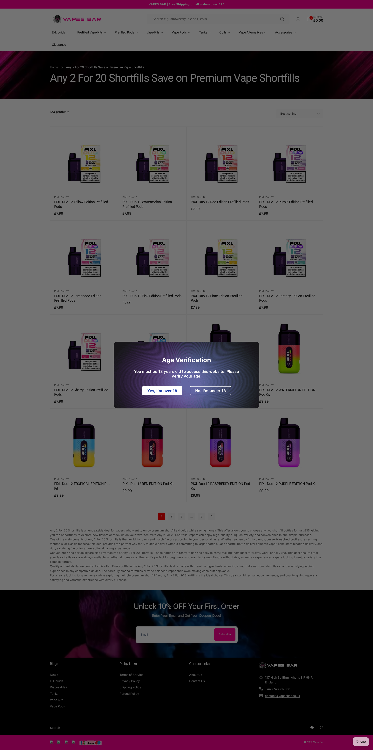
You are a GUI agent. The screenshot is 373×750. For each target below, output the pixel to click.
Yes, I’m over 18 (162, 391)
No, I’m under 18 (210, 391)
